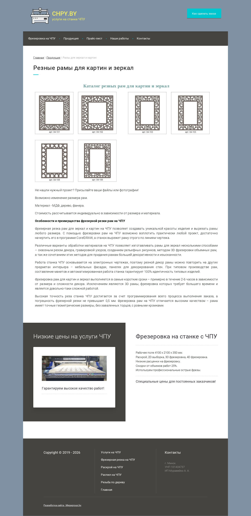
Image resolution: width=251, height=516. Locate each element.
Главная (38, 57)
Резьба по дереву (113, 482)
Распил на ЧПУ (111, 474)
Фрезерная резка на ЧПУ (118, 459)
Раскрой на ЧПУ (112, 467)
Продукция (53, 57)
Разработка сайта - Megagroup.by (62, 505)
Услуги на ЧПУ (111, 452)
